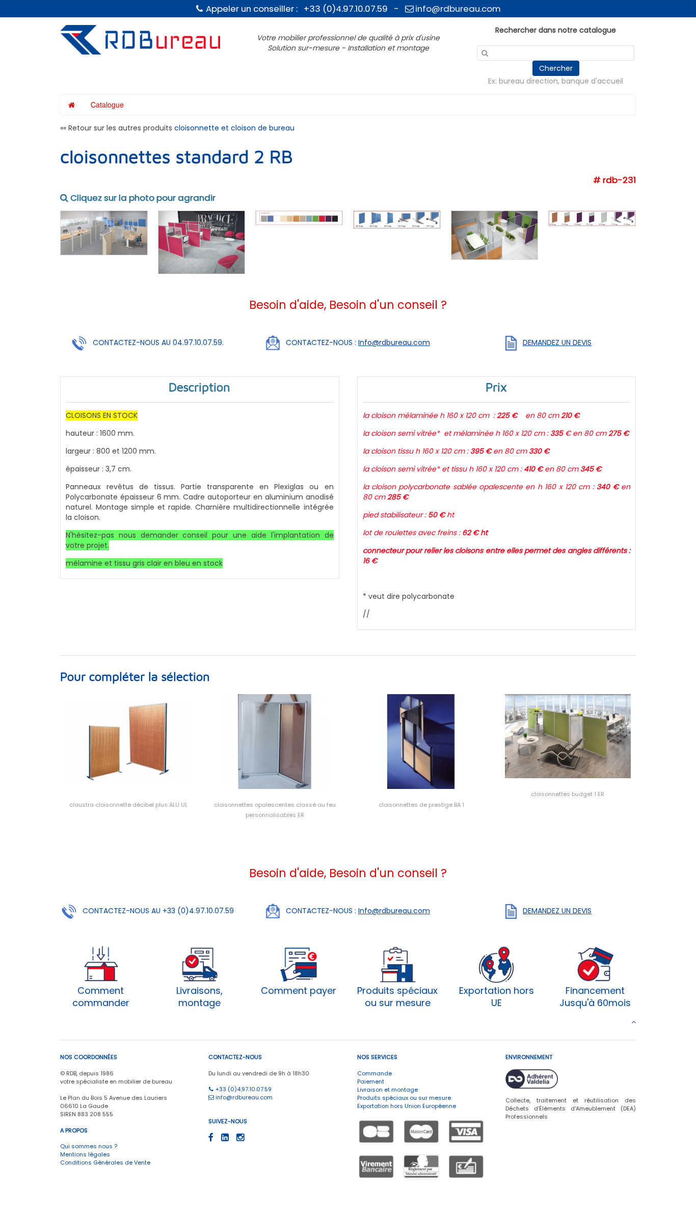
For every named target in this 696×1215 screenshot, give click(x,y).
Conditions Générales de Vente (105, 1162)
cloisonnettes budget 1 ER (567, 794)
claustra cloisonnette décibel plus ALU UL (128, 805)
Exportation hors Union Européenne (406, 1106)
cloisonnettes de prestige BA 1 (421, 805)
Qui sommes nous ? (88, 1146)
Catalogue (107, 104)
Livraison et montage (387, 1090)
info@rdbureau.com (457, 9)
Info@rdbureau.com (394, 342)
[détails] (397, 219)
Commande (374, 1073)
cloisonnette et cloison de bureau (234, 128)
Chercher (556, 68)
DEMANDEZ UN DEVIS (557, 342)
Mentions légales (85, 1154)
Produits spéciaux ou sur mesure (404, 1098)
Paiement (370, 1081)
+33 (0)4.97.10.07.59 (243, 1089)
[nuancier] (299, 217)
